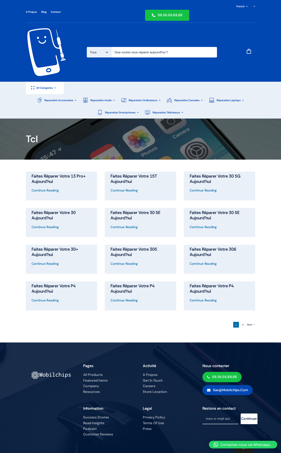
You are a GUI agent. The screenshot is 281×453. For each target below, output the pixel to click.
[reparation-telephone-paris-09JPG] (46, 30)
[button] (243, 444)
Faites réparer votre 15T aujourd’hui (133, 178)
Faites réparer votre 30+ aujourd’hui (55, 251)
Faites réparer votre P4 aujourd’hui (54, 288)
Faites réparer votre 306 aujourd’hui (213, 251)
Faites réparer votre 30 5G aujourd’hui (215, 178)
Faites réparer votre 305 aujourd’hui (133, 251)
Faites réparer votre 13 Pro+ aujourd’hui (59, 178)
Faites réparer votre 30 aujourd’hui (54, 215)
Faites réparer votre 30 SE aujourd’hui (135, 215)
